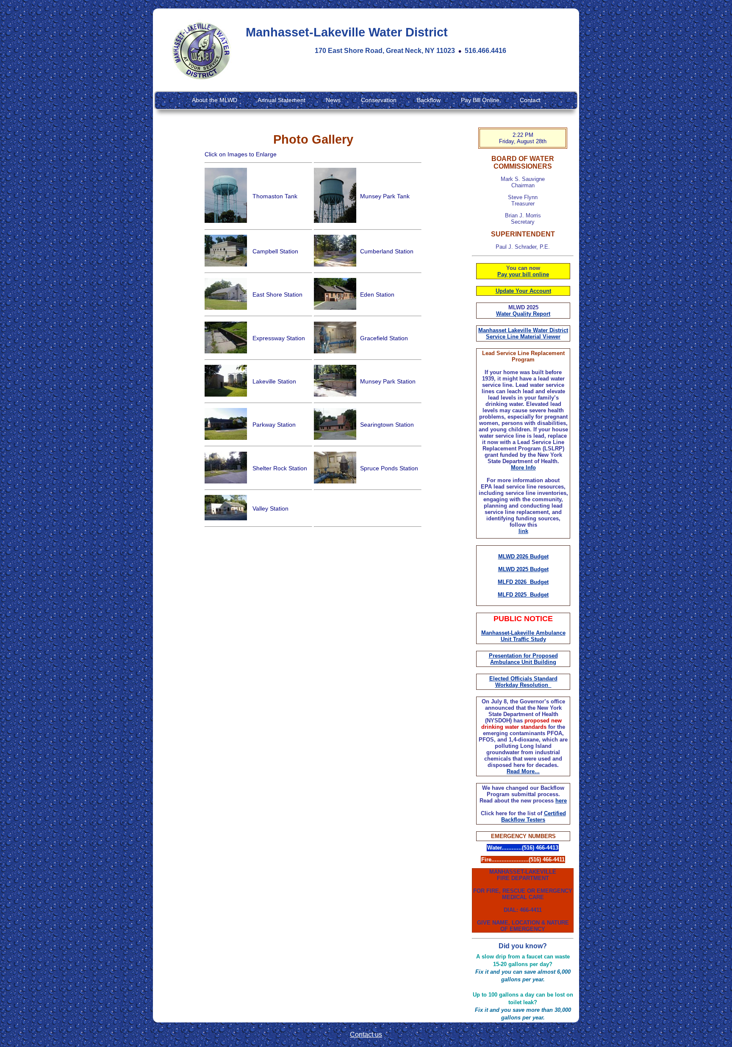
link (523, 531)
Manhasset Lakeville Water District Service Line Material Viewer (523, 333)
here (561, 800)
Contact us (366, 1034)
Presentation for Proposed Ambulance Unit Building (523, 659)
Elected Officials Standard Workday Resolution (523, 681)
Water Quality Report (523, 314)
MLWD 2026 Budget (523, 556)
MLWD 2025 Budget (523, 569)
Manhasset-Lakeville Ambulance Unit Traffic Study (523, 636)
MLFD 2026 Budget (523, 582)
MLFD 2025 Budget (523, 595)
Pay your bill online (523, 274)
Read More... (523, 771)
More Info (523, 467)
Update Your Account (523, 291)
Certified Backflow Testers (533, 816)
